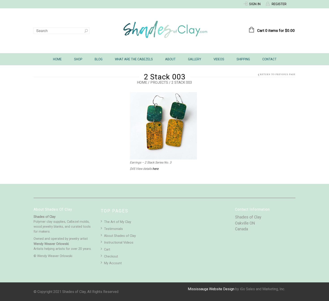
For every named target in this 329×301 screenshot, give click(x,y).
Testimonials (113, 229)
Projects (159, 82)
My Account (113, 263)
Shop (78, 59)
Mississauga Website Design (211, 289)
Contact (269, 59)
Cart (107, 249)
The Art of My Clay (117, 222)
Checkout (111, 256)
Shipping (243, 59)
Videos (219, 59)
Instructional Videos (118, 242)
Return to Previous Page (277, 74)
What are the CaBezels (134, 59)
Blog (99, 59)
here (155, 168)
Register (279, 4)
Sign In (255, 4)
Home (57, 59)
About (170, 59)
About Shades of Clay (120, 236)
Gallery (194, 59)
